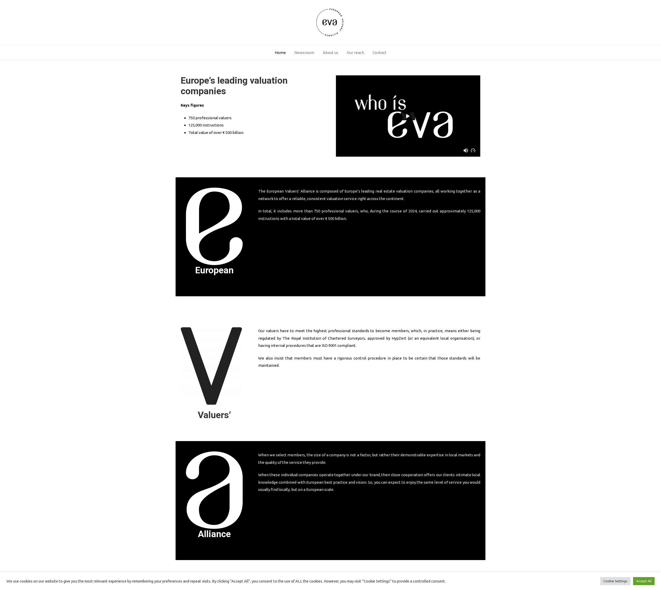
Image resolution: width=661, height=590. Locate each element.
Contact (380, 52)
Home (280, 52)
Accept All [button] (643, 581)
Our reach (355, 52)
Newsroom (304, 52)
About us (330, 52)
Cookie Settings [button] (615, 581)
